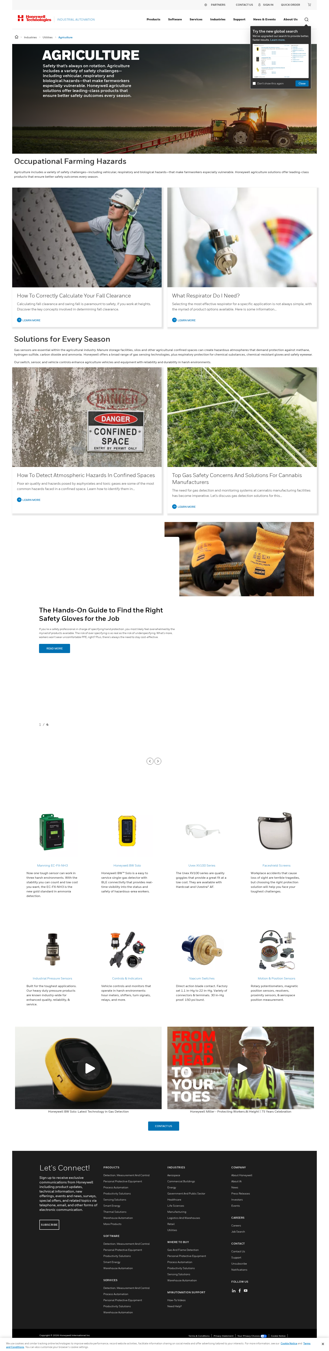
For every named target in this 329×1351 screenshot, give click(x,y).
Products (153, 19)
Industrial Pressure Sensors (52, 978)
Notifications (239, 1269)
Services (196, 19)
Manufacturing (176, 1211)
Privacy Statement (223, 1335)
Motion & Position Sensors (276, 978)
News (234, 1187)
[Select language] (205, 4)
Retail (171, 1223)
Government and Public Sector (186, 1193)
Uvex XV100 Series (201, 865)
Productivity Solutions (117, 1193)
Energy (171, 1187)
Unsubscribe (239, 1263)
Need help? (174, 1306)
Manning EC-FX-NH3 (52, 865)
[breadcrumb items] (17, 37)
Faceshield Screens (277, 865)
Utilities (172, 1230)
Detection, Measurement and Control (126, 1175)
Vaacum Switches (202, 978)
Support (239, 19)
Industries (217, 19)
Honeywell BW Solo (127, 865)
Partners (218, 4)
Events (235, 1205)
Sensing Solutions (114, 1199)
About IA (236, 1181)
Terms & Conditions (199, 1335)
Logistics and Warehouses (183, 1217)
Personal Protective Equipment (122, 1181)
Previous (150, 761)
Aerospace (173, 1175)
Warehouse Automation (118, 1217)
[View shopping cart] (309, 4)
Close (302, 83)
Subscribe (49, 1224)
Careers (236, 1225)
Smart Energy (111, 1205)
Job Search (238, 1231)
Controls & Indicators (127, 978)
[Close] (323, 1344)
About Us (290, 19)
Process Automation (115, 1187)
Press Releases (240, 1193)
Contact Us (238, 1251)
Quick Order (290, 4)
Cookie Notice (278, 1335)
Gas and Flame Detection (183, 1249)
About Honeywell (241, 1175)
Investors (237, 1199)
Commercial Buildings (181, 1181)
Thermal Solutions (114, 1211)
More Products (112, 1223)
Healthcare (174, 1199)
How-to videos (176, 1300)
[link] (87, 237)
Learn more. (277, 39)
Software (175, 19)
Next (157, 761)
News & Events (264, 19)
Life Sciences (175, 1205)
